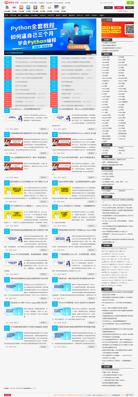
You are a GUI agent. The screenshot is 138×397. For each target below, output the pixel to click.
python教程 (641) (106, 254)
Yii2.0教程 (105, 150)
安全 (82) (121, 264)
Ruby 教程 (121, 94)
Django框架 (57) (115, 272)
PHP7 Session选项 (21, 86)
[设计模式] (63, 9)
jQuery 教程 (49, 2)
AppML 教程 (106, 57)
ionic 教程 (121, 104)
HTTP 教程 (105, 73)
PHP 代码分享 (24, 2)
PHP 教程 (121, 57)
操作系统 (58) (106, 272)
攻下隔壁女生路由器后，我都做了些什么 (114, 159)
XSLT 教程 (122, 128)
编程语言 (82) (114, 264)
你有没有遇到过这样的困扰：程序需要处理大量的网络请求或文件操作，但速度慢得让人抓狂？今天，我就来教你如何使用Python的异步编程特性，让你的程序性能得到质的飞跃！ (73, 120)
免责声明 (56, 395)
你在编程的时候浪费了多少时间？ (112, 48)
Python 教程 (122, 59)
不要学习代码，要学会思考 (110, 372)
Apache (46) (105, 280)
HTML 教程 (105, 67)
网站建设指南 (123, 133)
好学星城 (12, 388)
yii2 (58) (126, 269)
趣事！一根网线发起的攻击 (110, 162)
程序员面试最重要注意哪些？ (111, 383)
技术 (7, 153)
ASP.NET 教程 (123, 91)
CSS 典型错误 (106, 179)
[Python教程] (7, 9)
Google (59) (113, 269)
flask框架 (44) (105, 283)
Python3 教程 (122, 88)
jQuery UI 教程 (123, 81)
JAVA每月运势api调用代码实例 (25, 94)
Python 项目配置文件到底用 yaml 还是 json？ (115, 231)
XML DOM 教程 (107, 128)
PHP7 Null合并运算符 (22, 90)
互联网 (10, 153)
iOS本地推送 (65, 97)
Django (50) (105, 277)
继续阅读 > (44, 129)
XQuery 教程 (122, 131)
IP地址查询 (122, 191)
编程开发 (16, 129)
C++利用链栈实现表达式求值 (71, 101)
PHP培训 (119, 285)
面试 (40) (104, 285)
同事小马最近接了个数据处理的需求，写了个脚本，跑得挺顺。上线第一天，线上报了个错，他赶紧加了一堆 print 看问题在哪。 (36, 312)
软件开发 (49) (113, 277)
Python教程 (34, 15)
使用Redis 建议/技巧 (108, 184)
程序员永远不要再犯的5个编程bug (112, 385)
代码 (120, 153)
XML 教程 (121, 75)
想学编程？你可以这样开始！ (111, 50)
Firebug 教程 (106, 91)
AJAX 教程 (105, 99)
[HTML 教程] (21, 9)
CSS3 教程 (122, 96)
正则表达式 (41, 2)
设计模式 (121, 73)
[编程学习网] (11, 3)
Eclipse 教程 (122, 112)
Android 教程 (106, 96)
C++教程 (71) (115, 267)
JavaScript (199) (106, 256)
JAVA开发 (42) (123, 283)
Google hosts (122, 139)
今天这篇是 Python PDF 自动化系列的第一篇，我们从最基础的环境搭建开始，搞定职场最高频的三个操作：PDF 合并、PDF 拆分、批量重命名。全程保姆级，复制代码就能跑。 (26, 266)
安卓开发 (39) (112, 285)
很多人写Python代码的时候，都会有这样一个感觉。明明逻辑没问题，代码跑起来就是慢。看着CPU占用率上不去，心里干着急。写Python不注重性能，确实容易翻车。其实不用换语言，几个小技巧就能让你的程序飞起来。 (73, 314)
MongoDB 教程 (33, 2)
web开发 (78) (128, 264)
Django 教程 (122, 117)
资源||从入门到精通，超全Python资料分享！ (29, 70)
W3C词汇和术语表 (21, 82)
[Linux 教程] (42, 9)
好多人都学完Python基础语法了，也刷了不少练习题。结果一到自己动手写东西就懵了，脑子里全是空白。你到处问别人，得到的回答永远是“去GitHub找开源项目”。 (73, 169)
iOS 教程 (121, 86)
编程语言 (72, 15)
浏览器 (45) (117, 280)
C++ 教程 (105, 112)
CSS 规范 (105, 104)
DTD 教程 (121, 125)
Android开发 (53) (106, 275)
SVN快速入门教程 (107, 174)
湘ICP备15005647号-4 (80, 395)
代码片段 (13, 15)
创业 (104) (126, 259)
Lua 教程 (121, 110)
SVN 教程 (105, 102)
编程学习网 (107, 395)
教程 (19, 15)
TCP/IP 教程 (122, 136)
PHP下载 (104, 153)
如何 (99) (113, 262)
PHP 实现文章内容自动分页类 (25, 97)
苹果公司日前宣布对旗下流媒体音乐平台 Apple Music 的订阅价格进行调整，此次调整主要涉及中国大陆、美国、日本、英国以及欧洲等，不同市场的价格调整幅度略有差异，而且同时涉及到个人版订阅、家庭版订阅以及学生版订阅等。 (74, 241)
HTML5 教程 (106, 59)
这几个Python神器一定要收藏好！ (72, 70)
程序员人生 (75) (106, 267)
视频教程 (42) (114, 283)
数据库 (58, 15)
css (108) (120, 259)
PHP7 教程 (67, 2)
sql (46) (111, 280)
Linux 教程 (105, 70)
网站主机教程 (106, 136)
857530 (131, 11)
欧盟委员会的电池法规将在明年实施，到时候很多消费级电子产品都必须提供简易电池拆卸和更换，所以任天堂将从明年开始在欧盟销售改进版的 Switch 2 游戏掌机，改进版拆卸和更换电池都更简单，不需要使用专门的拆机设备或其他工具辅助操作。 (73, 339)
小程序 (87, 15)
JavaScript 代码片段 (58, 2)
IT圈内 (101, 15)
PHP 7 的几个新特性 (108, 176)
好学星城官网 (19, 388)
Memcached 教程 (107, 78)
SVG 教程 (105, 133)
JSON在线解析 (106, 191)
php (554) (114, 254)
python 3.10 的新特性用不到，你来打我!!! (74, 74)
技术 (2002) (105, 251)
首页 (6, 15)
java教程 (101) (106, 262)
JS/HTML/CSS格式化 (108, 193)
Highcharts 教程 (106, 117)
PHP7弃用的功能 (67, 82)
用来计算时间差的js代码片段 (25, 105)
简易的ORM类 (66, 94)
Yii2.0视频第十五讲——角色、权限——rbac (115, 181)
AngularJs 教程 (106, 115)
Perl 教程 (121, 120)
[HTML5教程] (35, 9)
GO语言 (104, 141)
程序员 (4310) (106, 248)
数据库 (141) (115, 256)
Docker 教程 (105, 120)
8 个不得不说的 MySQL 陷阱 (110, 377)
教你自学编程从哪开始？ (109, 45)
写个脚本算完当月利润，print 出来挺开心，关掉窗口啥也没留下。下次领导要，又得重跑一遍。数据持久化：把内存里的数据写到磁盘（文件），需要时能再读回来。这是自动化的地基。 (73, 217)
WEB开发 (51, 15)
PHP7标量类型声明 (67, 90)
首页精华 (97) (121, 262)
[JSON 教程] (49, 9)
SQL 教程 (105, 75)
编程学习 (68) (106, 269)
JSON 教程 (122, 70)
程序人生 (80, 15)
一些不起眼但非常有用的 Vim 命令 (112, 375)
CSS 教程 (121, 67)
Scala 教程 (105, 123)
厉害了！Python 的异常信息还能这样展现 (29, 78)
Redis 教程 (122, 62)
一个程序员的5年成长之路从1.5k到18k (113, 380)
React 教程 (122, 115)
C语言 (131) (113, 259)
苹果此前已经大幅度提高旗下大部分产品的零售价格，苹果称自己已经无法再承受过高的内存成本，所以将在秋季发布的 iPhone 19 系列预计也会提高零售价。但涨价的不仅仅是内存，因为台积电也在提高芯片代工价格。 (26, 145)
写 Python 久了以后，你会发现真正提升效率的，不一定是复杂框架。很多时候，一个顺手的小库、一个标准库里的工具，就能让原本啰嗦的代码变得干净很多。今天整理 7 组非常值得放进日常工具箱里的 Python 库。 (74, 266)
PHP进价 (121, 148)
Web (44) (124, 280)
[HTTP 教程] (56, 9)
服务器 (64, 15)
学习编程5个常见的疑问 (109, 43)
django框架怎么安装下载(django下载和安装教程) (31, 74)
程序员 (11, 129)
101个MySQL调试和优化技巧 (110, 369)
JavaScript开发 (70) (125, 267)
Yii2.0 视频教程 (123, 102)
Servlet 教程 (105, 107)
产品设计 (94, 15)
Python (7, 129)
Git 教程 (104, 86)
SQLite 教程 (105, 88)
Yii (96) (128, 262)
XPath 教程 (105, 131)
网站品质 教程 (106, 139)
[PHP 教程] (14, 9)
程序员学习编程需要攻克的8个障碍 (112, 165)
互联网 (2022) (123, 248)
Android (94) (105, 264)
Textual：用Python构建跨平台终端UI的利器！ (76, 62)
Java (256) (121, 254)
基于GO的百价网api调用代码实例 (72, 105)
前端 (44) (130, 280)
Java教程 (26, 15)
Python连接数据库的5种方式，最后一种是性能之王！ (117, 339)
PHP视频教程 (69, 395)
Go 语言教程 (122, 123)
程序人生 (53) (116, 275)
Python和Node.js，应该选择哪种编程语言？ (26, 109)
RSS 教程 (105, 110)
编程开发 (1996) (113, 251)
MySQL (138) (105, 259)
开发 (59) (120, 269)
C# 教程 (104, 94)
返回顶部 (7, 395)
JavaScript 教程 (123, 65)
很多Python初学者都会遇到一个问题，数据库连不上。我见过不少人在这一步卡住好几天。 (36, 166)
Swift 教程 (105, 125)
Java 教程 (105, 83)
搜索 (130, 2)
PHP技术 (43, 15)
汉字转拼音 (19, 101)
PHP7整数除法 (66, 86)
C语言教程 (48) (122, 277)
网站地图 (62, 395)
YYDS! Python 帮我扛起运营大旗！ (73, 78)
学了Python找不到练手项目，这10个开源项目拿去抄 (117, 342)
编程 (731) (122, 251)
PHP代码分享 (106, 148)
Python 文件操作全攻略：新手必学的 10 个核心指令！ (118, 207)
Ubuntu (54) (124, 272)
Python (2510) (114, 248)
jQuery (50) (124, 275)
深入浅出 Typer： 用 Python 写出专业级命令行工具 (117, 205)
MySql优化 (122, 150)
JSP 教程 (121, 107)
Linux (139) (123, 256)
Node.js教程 (122, 99)
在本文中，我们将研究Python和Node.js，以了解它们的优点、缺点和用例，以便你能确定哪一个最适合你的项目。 (36, 118)
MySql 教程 (105, 62)
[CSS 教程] (28, 9)
